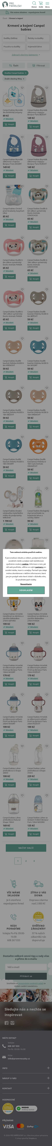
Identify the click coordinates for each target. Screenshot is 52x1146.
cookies (25, 564)
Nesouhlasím (26, 584)
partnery (39, 567)
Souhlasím (26, 590)
